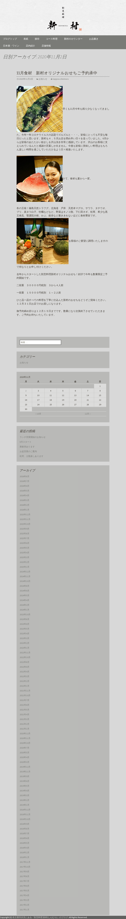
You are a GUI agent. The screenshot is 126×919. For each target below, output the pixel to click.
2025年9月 (24, 528)
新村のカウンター (73, 38)
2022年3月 (24, 676)
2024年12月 (25, 571)
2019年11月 (25, 771)
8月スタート (26, 441)
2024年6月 (24, 590)
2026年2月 (24, 505)
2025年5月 (24, 547)
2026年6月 (24, 486)
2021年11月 (25, 690)
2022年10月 (25, 657)
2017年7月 (24, 881)
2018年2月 (24, 852)
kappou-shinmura (61, 79)
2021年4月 (24, 714)
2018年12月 (25, 809)
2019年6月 (24, 781)
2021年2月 (24, 724)
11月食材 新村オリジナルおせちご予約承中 (57, 73)
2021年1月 (24, 728)
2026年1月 (24, 509)
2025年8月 (24, 533)
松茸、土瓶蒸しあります (31, 456)
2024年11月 (25, 576)
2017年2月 (24, 904)
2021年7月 (24, 700)
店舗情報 (46, 45)
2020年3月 (24, 762)
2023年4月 (24, 633)
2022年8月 (24, 662)
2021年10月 (25, 695)
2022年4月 (24, 671)
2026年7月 (24, 481)
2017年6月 (24, 885)
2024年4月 (24, 600)
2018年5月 (24, 843)
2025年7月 (24, 538)
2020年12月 (25, 733)
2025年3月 (24, 557)
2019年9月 (24, 776)
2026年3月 (24, 500)
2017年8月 (24, 876)
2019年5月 (24, 785)
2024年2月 (24, 605)
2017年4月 (24, 895)
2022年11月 (25, 652)
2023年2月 (24, 643)
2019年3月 (24, 795)
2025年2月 (24, 562)
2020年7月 (24, 747)
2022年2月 (24, 681)
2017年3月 (24, 900)
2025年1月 (24, 566)
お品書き (93, 38)
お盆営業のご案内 (28, 451)
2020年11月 (25, 738)
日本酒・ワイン (11, 45)
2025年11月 (25, 519)
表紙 (26, 38)
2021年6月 (24, 705)
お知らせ (43, 79)
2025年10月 (25, 524)
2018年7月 (24, 833)
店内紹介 (30, 45)
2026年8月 (24, 476)
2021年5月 (24, 709)
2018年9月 (24, 824)
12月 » (88, 413)
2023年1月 (24, 647)
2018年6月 (24, 838)
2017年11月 (25, 862)
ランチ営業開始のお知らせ (32, 437)
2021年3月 (24, 719)
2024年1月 (24, 609)
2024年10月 (25, 581)
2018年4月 (24, 847)
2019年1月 (24, 805)
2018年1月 (24, 857)
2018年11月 (25, 814)
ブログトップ (10, 38)
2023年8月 (24, 619)
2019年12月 (25, 766)
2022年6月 (24, 666)
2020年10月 (25, 743)
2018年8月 (24, 828)
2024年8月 (24, 586)
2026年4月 (24, 495)
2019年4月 (24, 790)
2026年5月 (24, 490)
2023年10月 (25, 614)
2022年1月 (24, 685)
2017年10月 (25, 866)
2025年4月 (24, 552)
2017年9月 (24, 871)
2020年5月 (24, 752)
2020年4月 (24, 757)
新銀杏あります (27, 446)
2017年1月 (24, 909)
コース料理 (51, 38)
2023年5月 (24, 628)
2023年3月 (24, 638)
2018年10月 (25, 819)
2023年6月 (24, 624)
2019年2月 (24, 800)
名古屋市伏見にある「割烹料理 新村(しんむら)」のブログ (40, 917)
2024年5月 (24, 595)
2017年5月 (24, 890)
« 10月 (38, 413)
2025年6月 (24, 543)
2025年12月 (25, 514)
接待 (37, 38)
